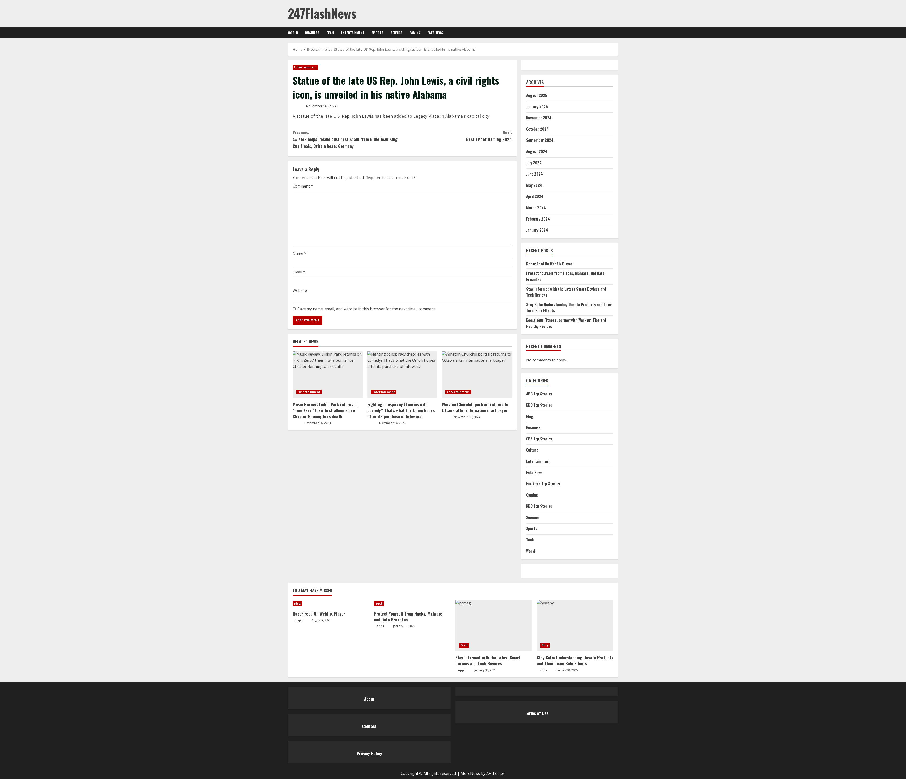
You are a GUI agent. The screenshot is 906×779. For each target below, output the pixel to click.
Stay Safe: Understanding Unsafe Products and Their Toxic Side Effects (575, 660)
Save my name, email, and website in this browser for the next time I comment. (367, 308)
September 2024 (540, 140)
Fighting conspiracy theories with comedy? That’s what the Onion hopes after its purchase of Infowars (401, 410)
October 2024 (537, 129)
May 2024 (534, 185)
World (293, 32)
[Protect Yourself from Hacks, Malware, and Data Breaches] (412, 603)
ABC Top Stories (539, 394)
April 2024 (534, 196)
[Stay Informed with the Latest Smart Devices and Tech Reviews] (493, 625)
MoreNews (470, 773)
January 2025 (537, 106)
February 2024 (538, 219)
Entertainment (352, 32)
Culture (532, 450)
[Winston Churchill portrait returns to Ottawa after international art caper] (477, 374)
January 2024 (537, 230)
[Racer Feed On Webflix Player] (331, 603)
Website (300, 290)
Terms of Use (537, 713)
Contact (369, 726)
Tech (330, 32)
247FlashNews (322, 13)
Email (299, 272)
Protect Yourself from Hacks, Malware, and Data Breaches (409, 617)
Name (299, 253)
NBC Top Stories (539, 506)
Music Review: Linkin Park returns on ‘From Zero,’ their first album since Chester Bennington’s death (326, 410)
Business (312, 32)
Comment (303, 186)
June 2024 (534, 174)
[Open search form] (617, 32)
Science (396, 32)
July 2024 (534, 163)
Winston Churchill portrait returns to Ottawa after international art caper (475, 407)
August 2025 (536, 95)
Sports (377, 32)
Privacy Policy (369, 753)
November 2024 (539, 118)
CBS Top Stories (539, 439)
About (369, 699)
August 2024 (536, 151)
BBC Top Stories (539, 405)
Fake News (435, 32)
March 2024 (536, 207)
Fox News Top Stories (543, 483)
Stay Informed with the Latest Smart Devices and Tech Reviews (487, 660)
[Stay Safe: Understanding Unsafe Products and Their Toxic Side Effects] (575, 625)
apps (299, 620)
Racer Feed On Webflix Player (549, 264)
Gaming (414, 32)
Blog (529, 416)
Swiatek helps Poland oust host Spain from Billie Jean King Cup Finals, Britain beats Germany (345, 139)
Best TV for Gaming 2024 (489, 135)
